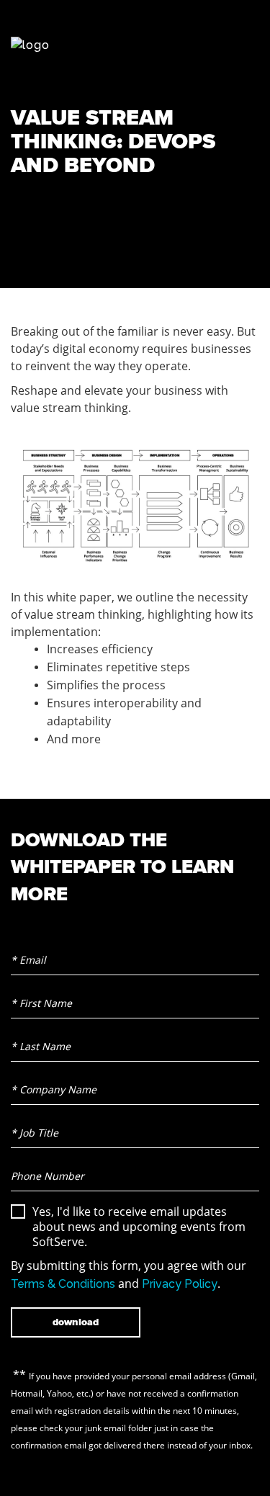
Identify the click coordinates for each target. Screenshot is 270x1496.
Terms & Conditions (63, 1284)
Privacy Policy (179, 1284)
